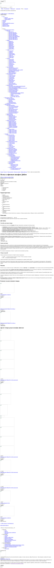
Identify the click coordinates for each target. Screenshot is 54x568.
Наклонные (11, 163)
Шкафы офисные (12, 115)
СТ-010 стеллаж (12, 136)
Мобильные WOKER (15, 95)
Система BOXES (12, 161)
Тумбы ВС (11, 51)
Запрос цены (3, 311)
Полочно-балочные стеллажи (12, 141)
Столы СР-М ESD (12, 75)
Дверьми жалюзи (12, 118)
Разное (12, 94)
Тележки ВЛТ (11, 59)
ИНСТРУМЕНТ (12, 71)
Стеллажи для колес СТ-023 (16, 168)
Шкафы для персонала (11, 120)
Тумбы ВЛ (11, 52)
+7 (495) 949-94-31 (10, 13)
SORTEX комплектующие (15, 160)
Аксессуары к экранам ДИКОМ (14, 87)
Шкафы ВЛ (11, 43)
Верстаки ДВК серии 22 (13, 39)
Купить (2, 185)
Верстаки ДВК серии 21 (13, 38)
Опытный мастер (12, 99)
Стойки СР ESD (12, 76)
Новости (6, 17)
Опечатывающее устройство (5, 294)
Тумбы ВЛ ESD (11, 78)
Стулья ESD (11, 82)
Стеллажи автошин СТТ (15, 169)
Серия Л (10, 144)
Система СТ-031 (12, 154)
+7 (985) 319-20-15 (3, 13)
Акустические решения (13, 112)
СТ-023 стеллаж (12, 142)
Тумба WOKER (11, 53)
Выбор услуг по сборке (9, 539)
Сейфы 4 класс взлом (13, 132)
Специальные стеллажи (11, 148)
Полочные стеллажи (10, 134)
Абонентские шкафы (12, 119)
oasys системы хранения (13, 107)
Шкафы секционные (12, 124)
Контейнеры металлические (14, 70)
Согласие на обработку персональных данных (13, 545)
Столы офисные (10, 113)
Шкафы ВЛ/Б (11, 44)
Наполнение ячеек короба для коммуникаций (17, 86)
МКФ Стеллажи (12, 140)
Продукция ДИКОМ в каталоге (8, 23)
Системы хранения (10, 153)
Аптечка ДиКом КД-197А (5, 503)
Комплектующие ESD (13, 84)
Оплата (4, 22)
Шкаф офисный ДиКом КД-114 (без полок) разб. (9, 487)
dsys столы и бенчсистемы (13, 106)
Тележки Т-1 (11, 63)
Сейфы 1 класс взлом (13, 130)
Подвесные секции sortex (15, 156)
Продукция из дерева (8, 97)
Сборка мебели (5, 24)
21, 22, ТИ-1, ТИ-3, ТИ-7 (15, 96)
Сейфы (8, 128)
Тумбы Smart (11, 57)
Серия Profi (11, 66)
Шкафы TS (11, 41)
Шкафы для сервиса (12, 122)
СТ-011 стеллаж (12, 137)
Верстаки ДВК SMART (13, 37)
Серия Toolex (11, 47)
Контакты (4, 20)
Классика (10, 100)
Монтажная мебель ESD (11, 73)
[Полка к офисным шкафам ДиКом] (7, 177)
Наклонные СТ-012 (14, 165)
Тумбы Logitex (11, 56)
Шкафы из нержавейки (13, 127)
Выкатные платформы (13, 150)
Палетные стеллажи (12, 151)
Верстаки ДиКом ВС (12, 34)
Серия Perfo (11, 65)
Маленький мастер (12, 102)
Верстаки (8, 30)
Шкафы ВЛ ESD (12, 80)
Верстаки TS (11, 31)
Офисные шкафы (10, 114)
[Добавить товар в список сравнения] (1, 179)
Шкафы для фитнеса (12, 125)
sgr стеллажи (11, 147)
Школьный (11, 101)
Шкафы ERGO (11, 48)
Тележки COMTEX (12, 62)
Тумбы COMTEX (12, 54)
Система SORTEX (12, 155)
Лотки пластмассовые (13, 68)
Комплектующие (10, 85)
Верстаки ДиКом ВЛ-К (13, 33)
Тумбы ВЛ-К (11, 50)
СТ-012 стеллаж (12, 138)
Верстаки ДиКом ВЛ (12, 32)
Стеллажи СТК (13, 166)
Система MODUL (12, 162)
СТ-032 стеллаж (12, 146)
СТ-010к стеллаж (12, 135)
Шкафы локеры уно (12, 121)
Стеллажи (6, 133)
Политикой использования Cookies (17, 563)
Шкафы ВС (11, 45)
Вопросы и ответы (6, 25)
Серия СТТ (11, 145)
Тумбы (8, 49)
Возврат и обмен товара (9, 18)
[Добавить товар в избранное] (4, 179)
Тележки (8, 58)
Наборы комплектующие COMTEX (17, 92)
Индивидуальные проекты (11, 103)
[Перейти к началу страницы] (1, 567)
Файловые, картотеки (13, 116)
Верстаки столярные (10, 98)
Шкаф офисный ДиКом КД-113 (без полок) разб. (9, 472)
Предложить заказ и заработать (10, 532)
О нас (4, 16)
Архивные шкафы (12, 117)
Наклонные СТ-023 (14, 164)
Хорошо (2, 565)
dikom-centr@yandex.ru (4, 525)
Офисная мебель (8, 104)
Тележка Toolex (11, 64)
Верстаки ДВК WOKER (13, 35)
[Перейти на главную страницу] (7, 5)
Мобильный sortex (14, 159)
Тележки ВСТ (11, 60)
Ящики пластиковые (12, 72)
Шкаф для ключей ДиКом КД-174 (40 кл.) (7, 323)
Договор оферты (8, 19)
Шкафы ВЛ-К (11, 42)
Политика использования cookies (11, 546)
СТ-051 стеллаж (12, 143)
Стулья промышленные (13, 90)
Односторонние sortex (15, 157)
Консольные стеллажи (13, 149)
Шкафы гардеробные (12, 123)
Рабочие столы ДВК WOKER (14, 36)
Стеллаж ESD (11, 77)
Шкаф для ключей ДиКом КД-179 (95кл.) (7, 308)
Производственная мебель (9, 29)
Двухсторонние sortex (15, 158)
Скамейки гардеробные (13, 126)
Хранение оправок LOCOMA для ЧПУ (16, 69)
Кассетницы (11, 79)
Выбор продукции (6, 26)
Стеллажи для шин (12, 167)
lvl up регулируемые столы (13, 111)
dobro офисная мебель (11, 105)
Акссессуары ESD (12, 83)
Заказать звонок (3, 14)
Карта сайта (7, 548)
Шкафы (8, 40)
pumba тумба (11, 108)
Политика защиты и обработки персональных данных (14, 544)
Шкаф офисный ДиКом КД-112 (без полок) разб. (9, 456)
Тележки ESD (11, 81)
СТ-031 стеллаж (12, 139)
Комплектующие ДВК (13, 91)
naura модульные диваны (13, 109)
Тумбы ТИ (11, 55)
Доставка (4, 21)
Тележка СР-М (11, 61)
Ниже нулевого (11, 129)
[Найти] (11, 7)
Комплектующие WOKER (15, 93)
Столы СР (10, 74)
